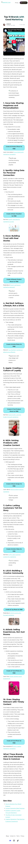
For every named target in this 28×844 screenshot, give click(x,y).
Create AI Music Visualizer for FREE (14, 215)
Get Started (23, 2)
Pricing (16, 2)
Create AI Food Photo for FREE (14, 742)
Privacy (22, 836)
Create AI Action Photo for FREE (14, 345)
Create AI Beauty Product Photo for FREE (14, 280)
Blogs (7, 836)
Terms (18, 836)
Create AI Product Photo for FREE (14, 147)
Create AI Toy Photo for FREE (14, 609)
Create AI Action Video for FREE (14, 550)
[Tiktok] (18, 840)
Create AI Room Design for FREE (14, 485)
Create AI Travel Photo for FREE (14, 672)
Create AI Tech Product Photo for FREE (14, 410)
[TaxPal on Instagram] (14, 840)
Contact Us (12, 836)
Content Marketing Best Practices (14, 808)
